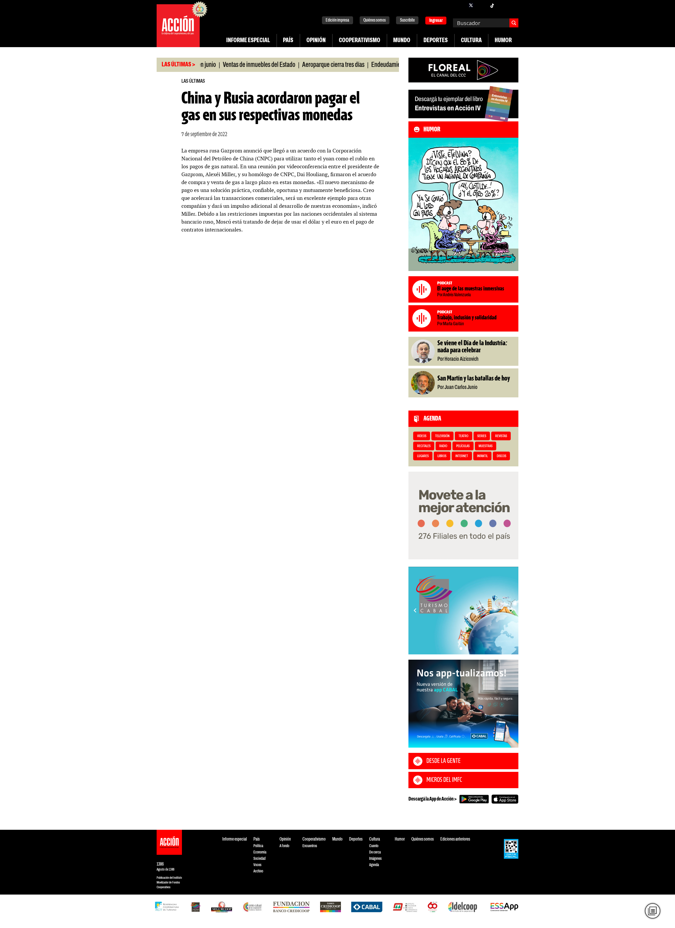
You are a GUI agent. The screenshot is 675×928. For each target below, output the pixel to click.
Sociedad (259, 859)
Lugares (423, 456)
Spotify (513, 5)
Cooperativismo (359, 40)
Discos (501, 456)
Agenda (374, 865)
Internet (461, 456)
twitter (471, 5)
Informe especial (248, 40)
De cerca (375, 852)
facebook (460, 5)
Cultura (471, 40)
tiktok (492, 5)
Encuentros (309, 846)
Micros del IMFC (444, 780)
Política (258, 846)
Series (481, 436)
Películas (463, 446)
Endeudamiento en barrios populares (387, 65)
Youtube (502, 5)
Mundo (401, 40)
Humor (503, 40)
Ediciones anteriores (455, 839)
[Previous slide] (415, 610)
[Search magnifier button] (513, 22)
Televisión (442, 436)
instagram (481, 5)
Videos (421, 436)
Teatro (463, 436)
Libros (441, 456)
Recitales (424, 446)
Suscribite (407, 20)
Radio (443, 446)
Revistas (501, 436)
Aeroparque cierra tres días (307, 65)
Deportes (435, 40)
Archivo (258, 871)
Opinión (316, 40)
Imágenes (375, 859)
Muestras (486, 446)
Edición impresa (337, 20)
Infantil (482, 456)
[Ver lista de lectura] (652, 911)
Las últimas (193, 81)
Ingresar (436, 20)
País (288, 40)
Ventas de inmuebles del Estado (233, 65)
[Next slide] (512, 610)
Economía (259, 852)
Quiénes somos (374, 20)
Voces (257, 865)
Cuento (373, 846)
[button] (461, 648)
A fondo (284, 846)
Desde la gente (443, 761)
